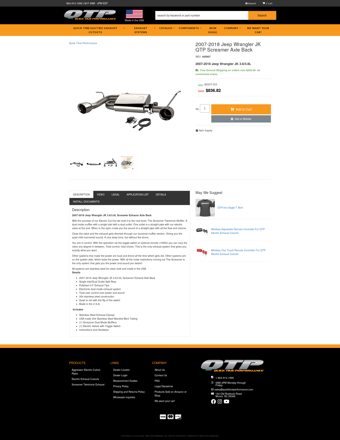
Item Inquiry (205, 130)
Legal (116, 194)
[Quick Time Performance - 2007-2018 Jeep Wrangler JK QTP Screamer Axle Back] (129, 99)
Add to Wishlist (243, 119)
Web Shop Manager (209, 436)
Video (100, 194)
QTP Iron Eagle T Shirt (230, 207)
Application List (138, 194)
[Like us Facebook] (213, 402)
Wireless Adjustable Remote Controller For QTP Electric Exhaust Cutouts (238, 231)
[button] (215, 15)
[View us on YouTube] (226, 402)
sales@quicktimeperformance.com (233, 389)
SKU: (198, 56)
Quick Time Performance (83, 43)
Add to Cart (244, 109)
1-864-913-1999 (225, 377)
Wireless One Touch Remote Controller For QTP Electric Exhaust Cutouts (238, 252)
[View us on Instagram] (220, 402)
